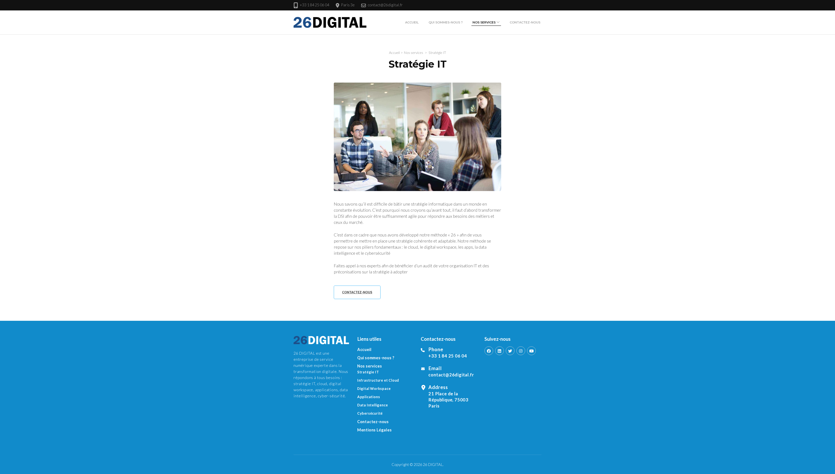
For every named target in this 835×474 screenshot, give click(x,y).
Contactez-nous (525, 22)
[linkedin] (499, 350)
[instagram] (520, 350)
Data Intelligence (372, 405)
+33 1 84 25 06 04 (314, 4)
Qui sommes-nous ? (446, 22)
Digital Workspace (374, 388)
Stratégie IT (368, 372)
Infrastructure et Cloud (378, 380)
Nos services (484, 22)
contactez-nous (357, 292)
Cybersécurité (370, 413)
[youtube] (531, 350)
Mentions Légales (374, 429)
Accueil (412, 22)
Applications (368, 397)
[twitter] (510, 350)
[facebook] (488, 350)
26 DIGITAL (433, 464)
